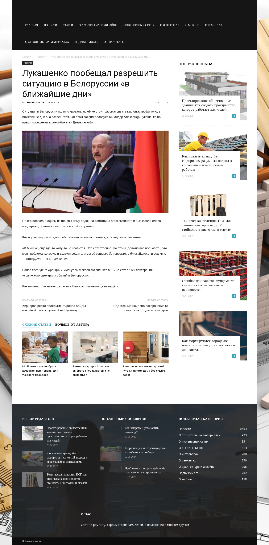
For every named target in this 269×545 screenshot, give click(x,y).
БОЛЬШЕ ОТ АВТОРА (72, 324)
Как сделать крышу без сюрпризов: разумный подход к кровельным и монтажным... (67, 457)
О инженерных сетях (138, 25)
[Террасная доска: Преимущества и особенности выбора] (110, 453)
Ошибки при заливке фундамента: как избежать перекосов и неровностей (209, 285)
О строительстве (116, 41)
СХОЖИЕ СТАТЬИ (36, 324)
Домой (26, 57)
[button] (242, 25)
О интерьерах (169, 25)
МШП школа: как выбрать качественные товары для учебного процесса (40, 370)
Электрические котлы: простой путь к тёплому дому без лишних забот (144, 370)
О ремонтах (214, 25)
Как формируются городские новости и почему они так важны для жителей (208, 345)
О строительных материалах (47, 41)
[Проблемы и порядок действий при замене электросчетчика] (110, 473)
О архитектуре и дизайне (98, 25)
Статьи (68, 25)
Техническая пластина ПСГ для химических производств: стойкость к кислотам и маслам (206, 225)
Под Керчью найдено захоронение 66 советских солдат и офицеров (141, 308)
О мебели (192, 25)
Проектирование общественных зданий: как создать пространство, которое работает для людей (209, 104)
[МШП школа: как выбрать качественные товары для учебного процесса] (45, 347)
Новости (50, 25)
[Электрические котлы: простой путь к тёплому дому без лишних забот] (146, 347)
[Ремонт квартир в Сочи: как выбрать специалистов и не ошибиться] (95, 347)
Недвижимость (86, 41)
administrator (35, 102)
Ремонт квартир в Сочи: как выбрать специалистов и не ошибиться (91, 370)
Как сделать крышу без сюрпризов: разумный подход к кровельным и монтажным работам (207, 163)
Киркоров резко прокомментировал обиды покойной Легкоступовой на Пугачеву (54, 308)
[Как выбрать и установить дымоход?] (110, 433)
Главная (31, 25)
